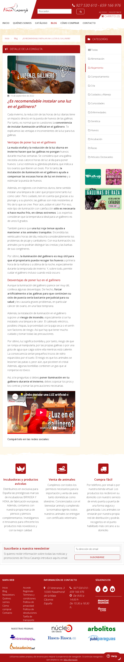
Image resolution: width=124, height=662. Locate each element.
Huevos (94, 130)
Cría (92, 85)
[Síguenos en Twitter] (105, 591)
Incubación (96, 139)
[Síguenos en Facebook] (98, 591)
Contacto (7, 612)
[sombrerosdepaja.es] (22, 637)
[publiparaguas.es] (101, 637)
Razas (93, 148)
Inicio (5, 22)
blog (54, 22)
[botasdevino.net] (22, 646)
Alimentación (97, 58)
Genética (95, 121)
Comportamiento (99, 76)
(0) (112, 16)
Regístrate (28, 591)
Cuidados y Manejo (100, 94)
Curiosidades (97, 103)
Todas (94, 49)
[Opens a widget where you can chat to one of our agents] (112, 656)
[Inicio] (15, 8)
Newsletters (8, 594)
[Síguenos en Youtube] (112, 591)
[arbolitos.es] (101, 628)
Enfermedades (98, 112)
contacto (89, 22)
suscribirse (97, 557)
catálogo (41, 22)
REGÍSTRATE (115, 12)
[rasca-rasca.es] (62, 637)
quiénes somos (22, 22)
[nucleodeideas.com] (62, 628)
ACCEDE (103, 12)
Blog (16, 38)
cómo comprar (69, 22)
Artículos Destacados (101, 157)
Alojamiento (96, 67)
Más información (71, 659)
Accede (27, 587)
